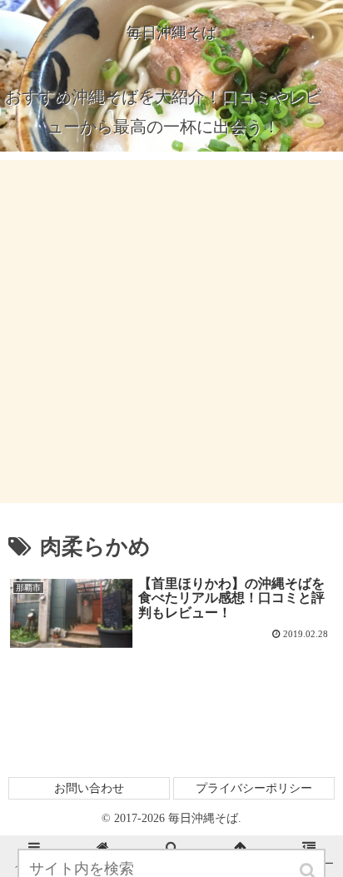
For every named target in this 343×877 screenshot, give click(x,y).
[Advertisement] (171, 331)
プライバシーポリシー (254, 788)
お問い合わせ (89, 788)
